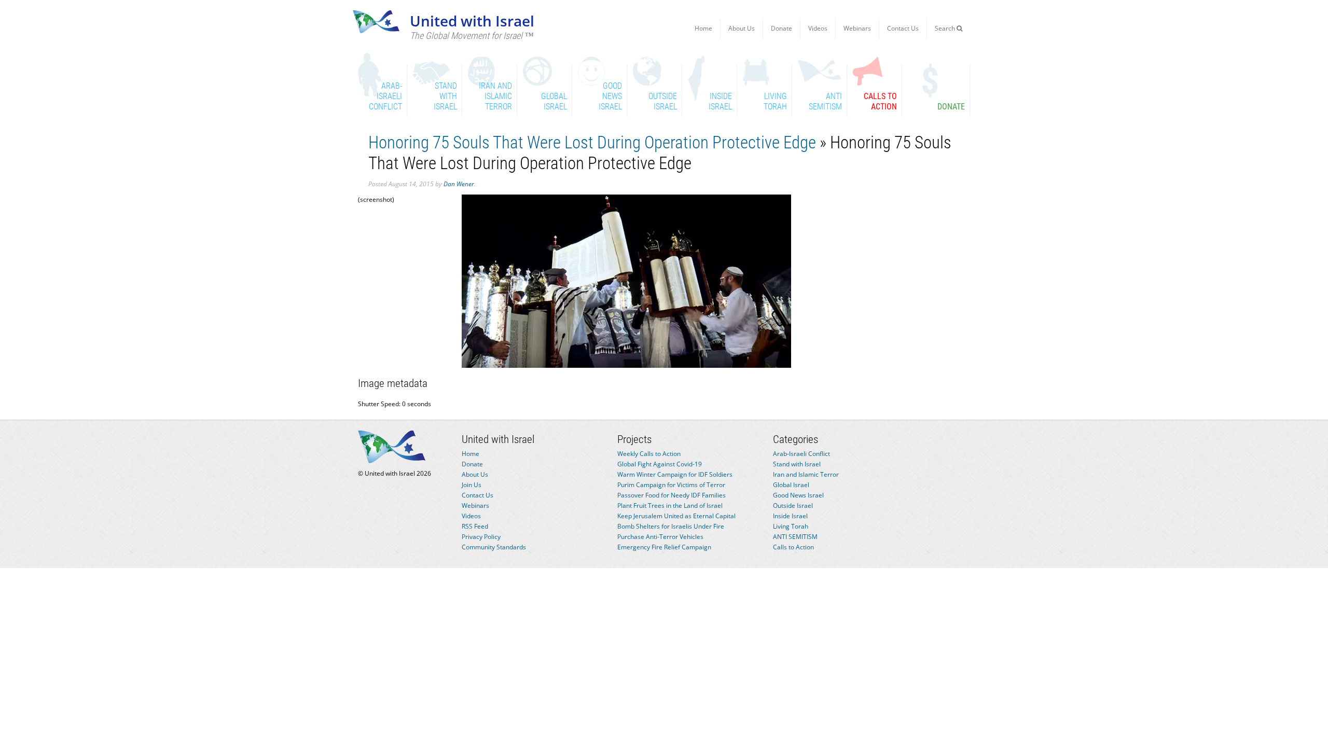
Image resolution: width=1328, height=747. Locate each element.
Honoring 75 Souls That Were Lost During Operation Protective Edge (592, 142)
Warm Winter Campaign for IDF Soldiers (674, 474)
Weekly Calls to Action (649, 453)
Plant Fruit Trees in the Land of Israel (670, 505)
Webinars (857, 28)
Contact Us (903, 28)
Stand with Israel (797, 464)
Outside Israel (793, 505)
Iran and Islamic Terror (806, 474)
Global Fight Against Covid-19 (659, 464)
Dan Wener (459, 183)
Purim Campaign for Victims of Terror (671, 484)
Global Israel (791, 484)
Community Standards (494, 547)
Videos (817, 28)
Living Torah (790, 526)
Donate (781, 28)
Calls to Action (793, 547)
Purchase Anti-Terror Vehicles (660, 536)
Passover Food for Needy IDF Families (671, 495)
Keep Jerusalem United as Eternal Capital (676, 515)
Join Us (471, 484)
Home (703, 28)
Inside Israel (790, 515)
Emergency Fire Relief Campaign (664, 547)
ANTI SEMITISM (795, 536)
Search (946, 28)
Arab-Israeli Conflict (801, 453)
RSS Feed (475, 526)
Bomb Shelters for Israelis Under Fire (670, 526)
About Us (741, 28)
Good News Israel (798, 495)
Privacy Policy (481, 536)
